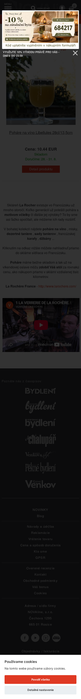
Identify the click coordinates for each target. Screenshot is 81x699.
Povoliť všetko (40, 679)
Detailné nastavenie (40, 690)
